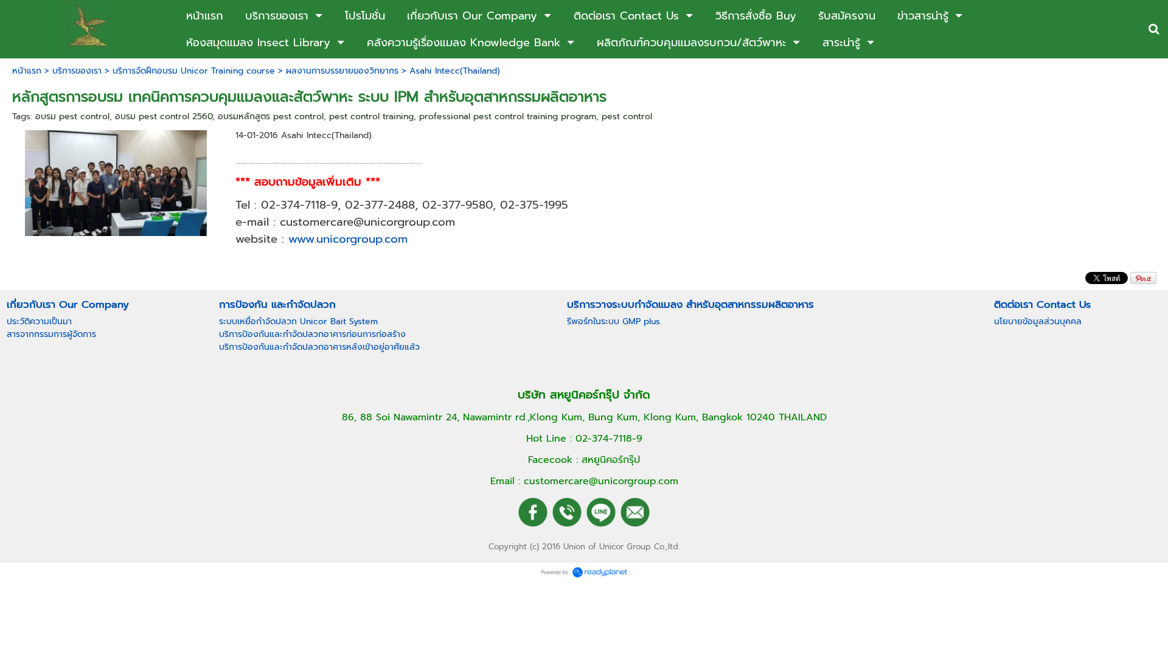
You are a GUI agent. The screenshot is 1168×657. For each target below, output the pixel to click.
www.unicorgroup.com (348, 239)
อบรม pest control (72, 116)
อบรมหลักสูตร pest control (271, 116)
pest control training (371, 116)
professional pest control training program (507, 116)
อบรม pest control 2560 (163, 116)
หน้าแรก (26, 70)
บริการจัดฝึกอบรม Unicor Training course (194, 70)
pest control (627, 116)
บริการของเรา (77, 70)
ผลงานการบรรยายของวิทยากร (342, 70)
